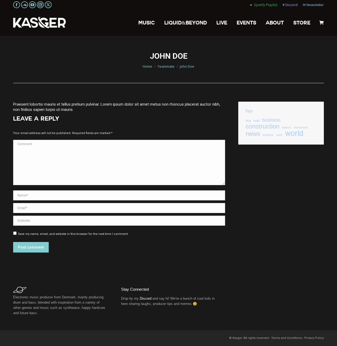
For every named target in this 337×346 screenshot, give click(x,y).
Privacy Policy (314, 338)
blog (248, 120)
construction (262, 126)
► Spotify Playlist (263, 4)
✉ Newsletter (313, 4)
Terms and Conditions (286, 338)
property (268, 134)
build (256, 120)
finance (286, 127)
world (294, 133)
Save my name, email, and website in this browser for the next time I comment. (73, 234)
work (279, 134)
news (253, 133)
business (271, 120)
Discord (145, 298)
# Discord (290, 4)
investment (301, 127)
